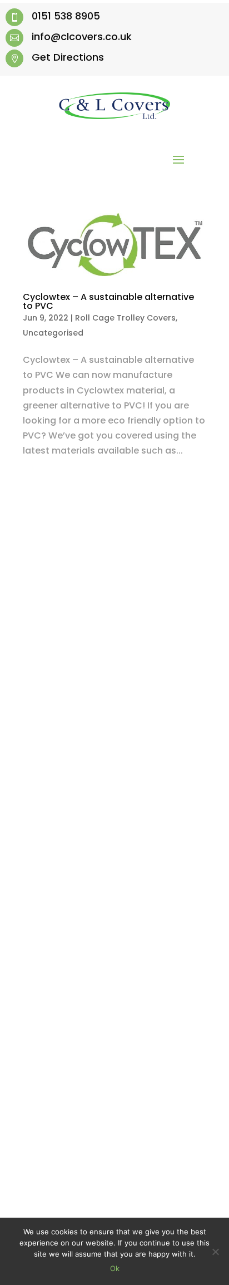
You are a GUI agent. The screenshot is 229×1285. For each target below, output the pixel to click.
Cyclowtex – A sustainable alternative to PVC (108, 301)
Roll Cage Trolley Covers (125, 317)
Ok (115, 1268)
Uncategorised (53, 332)
